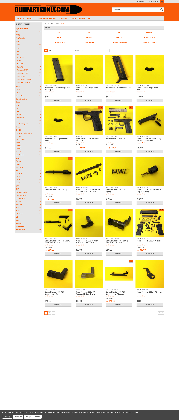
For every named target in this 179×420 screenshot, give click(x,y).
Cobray (18, 102)
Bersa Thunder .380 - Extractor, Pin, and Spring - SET (149, 140)
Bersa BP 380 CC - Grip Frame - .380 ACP (88, 140)
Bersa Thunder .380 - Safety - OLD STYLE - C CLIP (117, 242)
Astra (17, 41)
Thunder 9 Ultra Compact (24, 79)
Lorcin (18, 158)
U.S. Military (19, 214)
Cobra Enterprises (21, 99)
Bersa (18, 44)
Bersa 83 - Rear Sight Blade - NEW (148, 89)
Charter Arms (20, 96)
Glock (18, 127)
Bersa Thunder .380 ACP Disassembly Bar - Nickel (86, 293)
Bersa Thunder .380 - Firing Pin (57, 190)
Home (46, 23)
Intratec (18, 142)
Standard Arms (20, 198)
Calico (18, 90)
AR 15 (18, 35)
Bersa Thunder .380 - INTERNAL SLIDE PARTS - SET (57, 242)
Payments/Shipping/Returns (46, 18)
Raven (18, 164)
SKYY (17, 189)
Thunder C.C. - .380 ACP (24, 82)
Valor (17, 220)
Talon (17, 208)
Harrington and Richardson (24, 133)
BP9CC (19, 61)
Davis (17, 111)
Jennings (19, 146)
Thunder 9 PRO (21, 76)
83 (18, 51)
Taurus (18, 211)
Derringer (18, 114)
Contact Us (20, 18)
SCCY (18, 183)
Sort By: (77, 50)
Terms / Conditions (78, 18)
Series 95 (20, 67)
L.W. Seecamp (20, 155)
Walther (18, 223)
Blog (89, 18)
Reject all (18, 417)
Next (160, 313)
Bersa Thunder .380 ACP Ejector (149, 292)
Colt (17, 105)
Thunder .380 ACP (22, 70)
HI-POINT (19, 136)
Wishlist (141, 1)
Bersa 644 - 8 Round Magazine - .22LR (118, 89)
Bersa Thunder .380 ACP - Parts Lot (149, 242)
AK (17, 32)
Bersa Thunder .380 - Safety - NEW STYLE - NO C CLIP (87, 242)
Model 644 (20, 64)
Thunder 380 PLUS (22, 73)
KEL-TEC (18, 152)
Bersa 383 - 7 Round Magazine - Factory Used (57, 89)
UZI (17, 217)
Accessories (20, 230)
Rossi (18, 177)
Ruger (18, 180)
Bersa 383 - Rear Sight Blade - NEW (87, 89)
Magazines (20, 226)
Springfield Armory (21, 195)
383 (18, 48)
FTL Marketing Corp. (22, 124)
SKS (17, 186)
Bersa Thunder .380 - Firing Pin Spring (118, 191)
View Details (58, 100)
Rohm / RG (19, 173)
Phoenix (18, 161)
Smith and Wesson (21, 192)
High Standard (20, 139)
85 (18, 55)
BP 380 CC (20, 58)
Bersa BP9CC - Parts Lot (115, 139)
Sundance (19, 205)
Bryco (18, 87)
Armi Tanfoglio (20, 38)
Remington (19, 167)
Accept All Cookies (33, 417)
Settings (7, 417)
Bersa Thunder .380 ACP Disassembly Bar (54, 293)
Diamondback (20, 118)
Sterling (18, 201)
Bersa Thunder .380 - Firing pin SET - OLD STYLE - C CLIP (88, 191)
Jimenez (18, 149)
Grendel (18, 130)
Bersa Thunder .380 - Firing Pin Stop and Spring (149, 191)
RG (17, 170)
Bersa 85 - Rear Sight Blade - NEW (56, 140)
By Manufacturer (22, 29)
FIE (17, 121)
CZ (17, 108)
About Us (30, 18)
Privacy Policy (64, 18)
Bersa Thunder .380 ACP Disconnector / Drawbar (115, 293)
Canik (18, 93)
